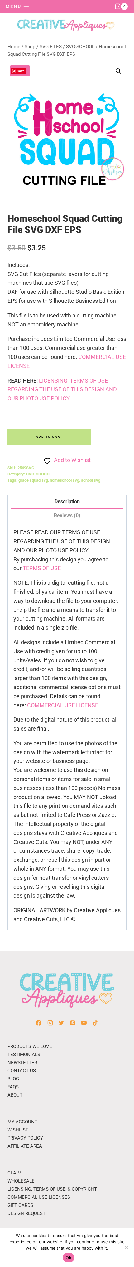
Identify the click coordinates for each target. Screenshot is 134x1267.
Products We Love (29, 1046)
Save (21, 71)
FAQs (13, 1087)
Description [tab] (67, 501)
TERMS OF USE (42, 568)
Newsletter (22, 1062)
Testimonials (23, 1054)
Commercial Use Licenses (38, 1197)
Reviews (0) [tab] (67, 515)
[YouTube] (83, 1022)
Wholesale (21, 1181)
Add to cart (49, 436)
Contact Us (21, 1071)
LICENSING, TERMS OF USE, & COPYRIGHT (52, 1189)
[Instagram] (50, 1022)
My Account (22, 1122)
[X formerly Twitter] (61, 1022)
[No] (126, 1247)
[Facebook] (38, 1022)
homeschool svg (64, 480)
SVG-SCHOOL (39, 474)
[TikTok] (95, 1022)
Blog (13, 1079)
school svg (90, 480)
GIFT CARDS (20, 1205)
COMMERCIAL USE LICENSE (62, 705)
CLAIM (14, 1173)
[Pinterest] (72, 1022)
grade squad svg (33, 480)
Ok (68, 1257)
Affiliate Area (24, 1146)
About (14, 1095)
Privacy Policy (25, 1138)
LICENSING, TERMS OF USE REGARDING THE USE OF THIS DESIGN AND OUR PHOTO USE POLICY (62, 389)
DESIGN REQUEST (26, 1213)
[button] (118, 71)
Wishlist (17, 1130)
